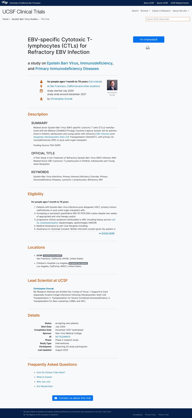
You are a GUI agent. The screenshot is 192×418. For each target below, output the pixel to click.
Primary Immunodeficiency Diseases (67, 68)
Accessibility (137, 415)
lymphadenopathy (49, 222)
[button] (148, 48)
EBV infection (103, 133)
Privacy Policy (150, 415)
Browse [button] (145, 10)
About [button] (180, 10)
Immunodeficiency (96, 63)
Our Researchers (45, 386)
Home (5, 19)
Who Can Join (43, 381)
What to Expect (44, 377)
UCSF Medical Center (180, 3)
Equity (161, 10)
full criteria (95, 81)
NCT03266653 (62, 336)
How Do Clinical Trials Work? (51, 372)
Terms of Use (163, 415)
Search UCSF (162, 3)
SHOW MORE (108, 233)
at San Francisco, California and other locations (73, 86)
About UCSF (149, 3)
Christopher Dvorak (61, 98)
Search (135, 10)
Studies (24, 19)
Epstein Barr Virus (62, 63)
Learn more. (106, 412)
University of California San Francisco (25, 3)
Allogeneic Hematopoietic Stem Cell (51, 137)
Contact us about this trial (74, 398)
